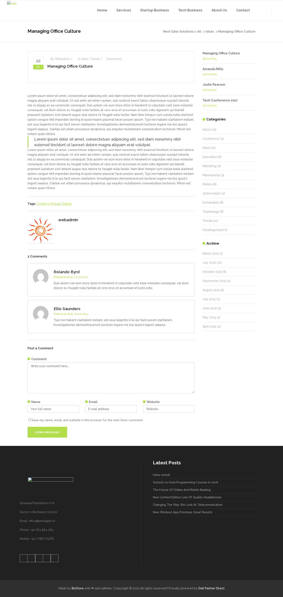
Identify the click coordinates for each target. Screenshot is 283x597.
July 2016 (209, 262)
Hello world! (161, 475)
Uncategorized (213, 230)
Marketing (209, 166)
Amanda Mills (213, 69)
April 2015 (209, 326)
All (199, 31)
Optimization (212, 193)
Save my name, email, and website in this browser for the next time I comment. (87, 420)
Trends (95, 59)
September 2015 (214, 281)
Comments (114, 59)
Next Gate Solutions (178, 31)
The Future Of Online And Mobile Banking (182, 489)
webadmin (62, 59)
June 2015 (210, 308)
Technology (211, 211)
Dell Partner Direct (211, 588)
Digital (67, 203)
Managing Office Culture (70, 66)
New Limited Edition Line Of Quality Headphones (187, 497)
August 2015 (211, 290)
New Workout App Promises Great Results (182, 512)
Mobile (207, 184)
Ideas (210, 31)
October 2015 (212, 271)
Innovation (210, 157)
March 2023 (211, 253)
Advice (207, 129)
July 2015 (209, 299)
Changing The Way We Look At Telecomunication (188, 504)
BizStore (78, 588)
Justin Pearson (214, 84)
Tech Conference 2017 (220, 100)
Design (56, 203)
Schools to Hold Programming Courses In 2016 (185, 482)
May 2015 (209, 317)
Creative (43, 203)
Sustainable (211, 202)
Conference (211, 138)
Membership (211, 175)
